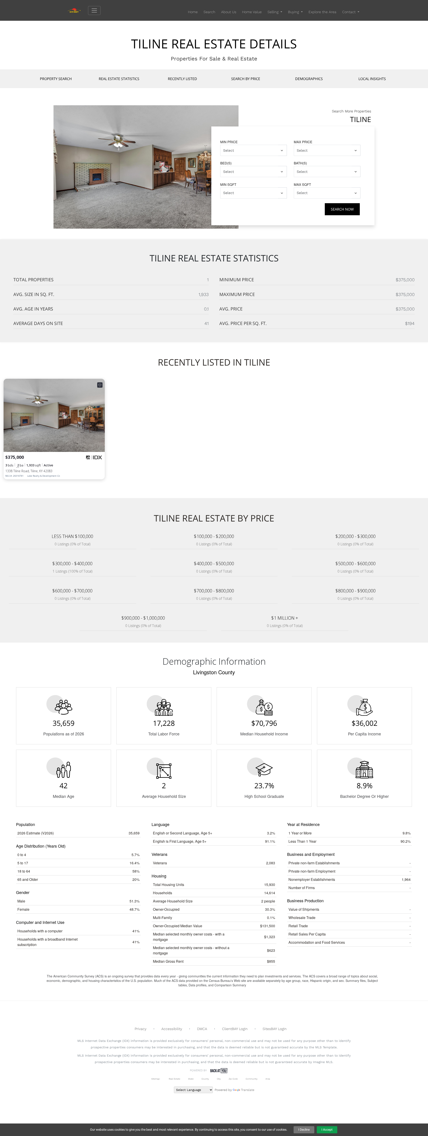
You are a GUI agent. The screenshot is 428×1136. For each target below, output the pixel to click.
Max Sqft (302, 184)
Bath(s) (300, 163)
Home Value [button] (252, 12)
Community (251, 1079)
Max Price (303, 141)
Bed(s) (226, 163)
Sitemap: (155, 1079)
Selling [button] (274, 12)
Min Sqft (228, 184)
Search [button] (209, 12)
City (219, 1079)
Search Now (342, 209)
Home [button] (193, 12)
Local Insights (372, 78)
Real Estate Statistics (119, 78)
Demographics (309, 78)
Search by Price (245, 78)
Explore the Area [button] (322, 12)
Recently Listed (182, 78)
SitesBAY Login (275, 1029)
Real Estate (174, 1079)
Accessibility (171, 1029)
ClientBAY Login (235, 1029)
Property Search (56, 78)
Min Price (229, 141)
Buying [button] (294, 12)
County (205, 1079)
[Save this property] (100, 385)
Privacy (140, 1029)
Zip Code (233, 1079)
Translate (247, 1090)
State (190, 1079)
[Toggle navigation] (94, 10)
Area (267, 1079)
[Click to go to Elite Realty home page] (77, 10)
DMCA (202, 1029)
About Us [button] (228, 12)
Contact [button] (349, 12)
